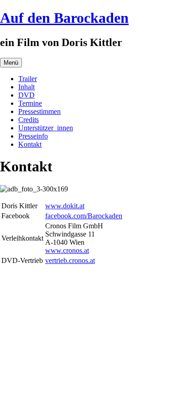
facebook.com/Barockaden (83, 216)
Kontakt (30, 144)
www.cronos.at (67, 250)
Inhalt (26, 87)
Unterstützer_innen (45, 128)
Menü (11, 62)
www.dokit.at (64, 206)
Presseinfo (33, 136)
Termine (30, 103)
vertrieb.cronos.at (70, 260)
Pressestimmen (39, 111)
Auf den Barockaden (64, 18)
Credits (28, 120)
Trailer (27, 78)
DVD (26, 95)
